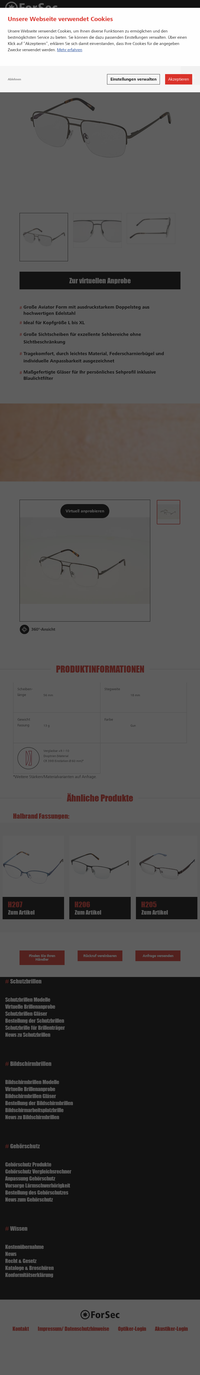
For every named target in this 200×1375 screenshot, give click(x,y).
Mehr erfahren (69, 50)
